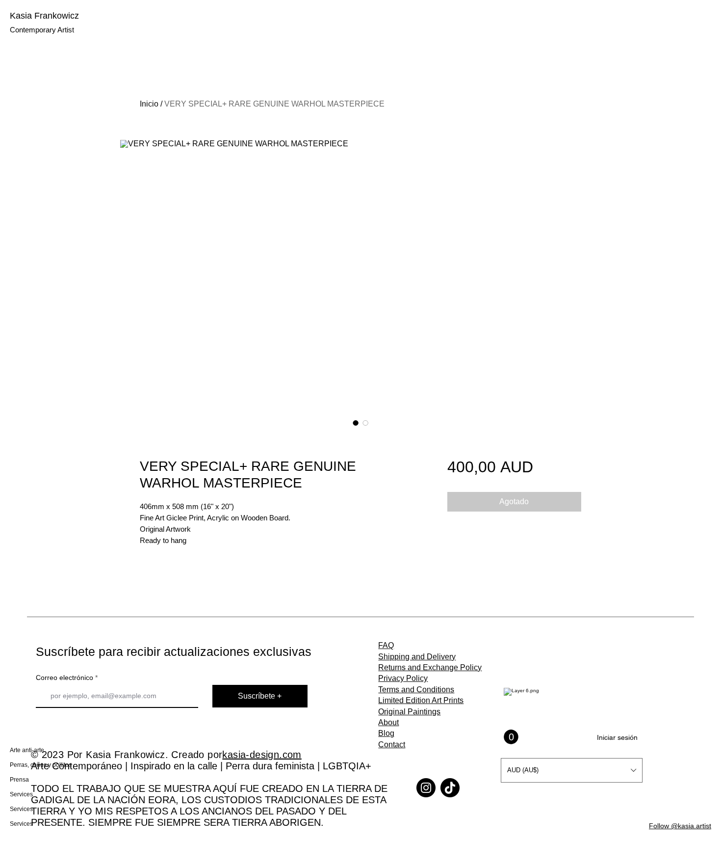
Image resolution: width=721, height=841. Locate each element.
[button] (572, 770)
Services (21, 794)
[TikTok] (450, 787)
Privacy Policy (403, 678)
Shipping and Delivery (417, 656)
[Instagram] (426, 787)
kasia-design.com (261, 754)
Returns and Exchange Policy (430, 667)
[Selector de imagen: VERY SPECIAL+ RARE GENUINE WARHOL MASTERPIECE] (355, 423)
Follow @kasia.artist (680, 826)
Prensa (19, 779)
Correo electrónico (64, 677)
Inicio (149, 104)
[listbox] (572, 770)
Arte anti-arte (27, 750)
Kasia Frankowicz (44, 16)
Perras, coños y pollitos (41, 764)
